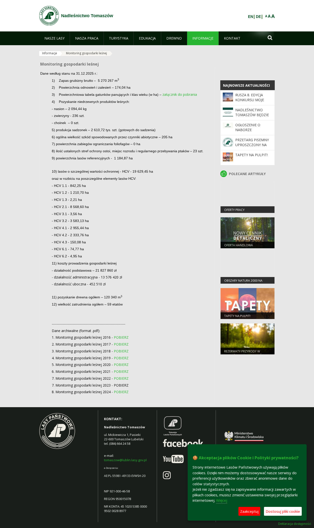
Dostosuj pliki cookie (283, 511)
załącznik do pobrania (179, 94)
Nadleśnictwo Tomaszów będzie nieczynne (252, 115)
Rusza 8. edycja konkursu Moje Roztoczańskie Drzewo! (249, 102)
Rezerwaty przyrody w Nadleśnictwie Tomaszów (244, 353)
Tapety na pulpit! (251, 155)
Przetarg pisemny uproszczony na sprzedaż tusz (252, 145)
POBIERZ (121, 337)
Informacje (49, 53)
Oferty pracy (234, 210)
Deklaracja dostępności (294, 524)
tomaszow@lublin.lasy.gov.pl (125, 460)
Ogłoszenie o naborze (247, 127)
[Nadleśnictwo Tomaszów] (49, 16)
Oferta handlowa (238, 245)
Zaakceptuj (249, 511)
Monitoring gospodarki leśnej (86, 53)
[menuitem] (54, 38)
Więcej (221, 500)
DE (258, 17)
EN (250, 17)
